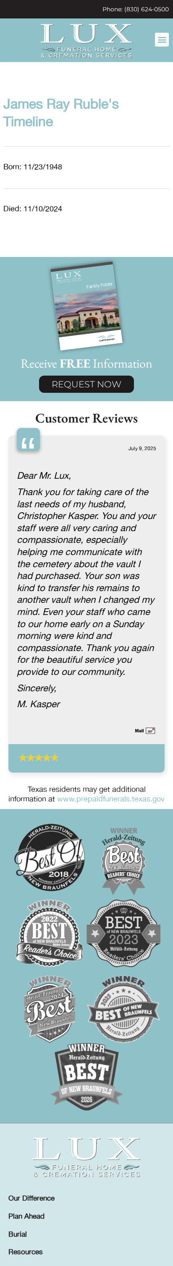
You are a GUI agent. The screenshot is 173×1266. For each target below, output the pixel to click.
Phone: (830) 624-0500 (135, 9)
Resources (25, 1252)
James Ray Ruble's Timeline (61, 113)
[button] (162, 40)
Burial (17, 1234)
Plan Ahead (26, 1216)
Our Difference (31, 1198)
